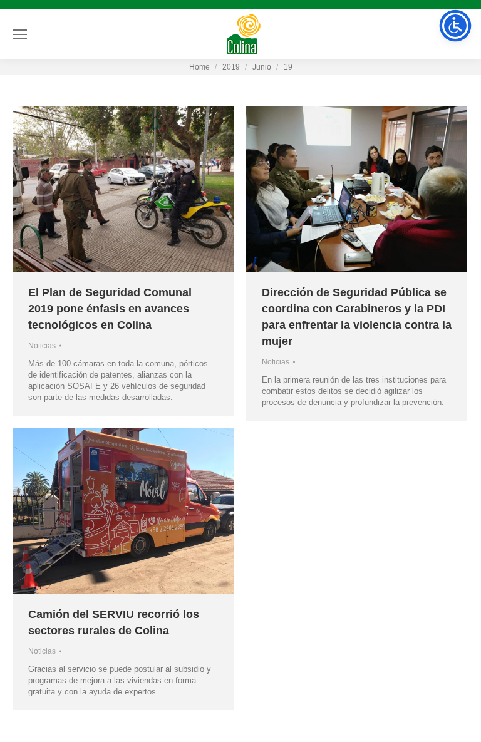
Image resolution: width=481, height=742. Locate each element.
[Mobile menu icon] (20, 34)
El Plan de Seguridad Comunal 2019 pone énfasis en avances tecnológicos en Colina (110, 308)
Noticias (42, 345)
